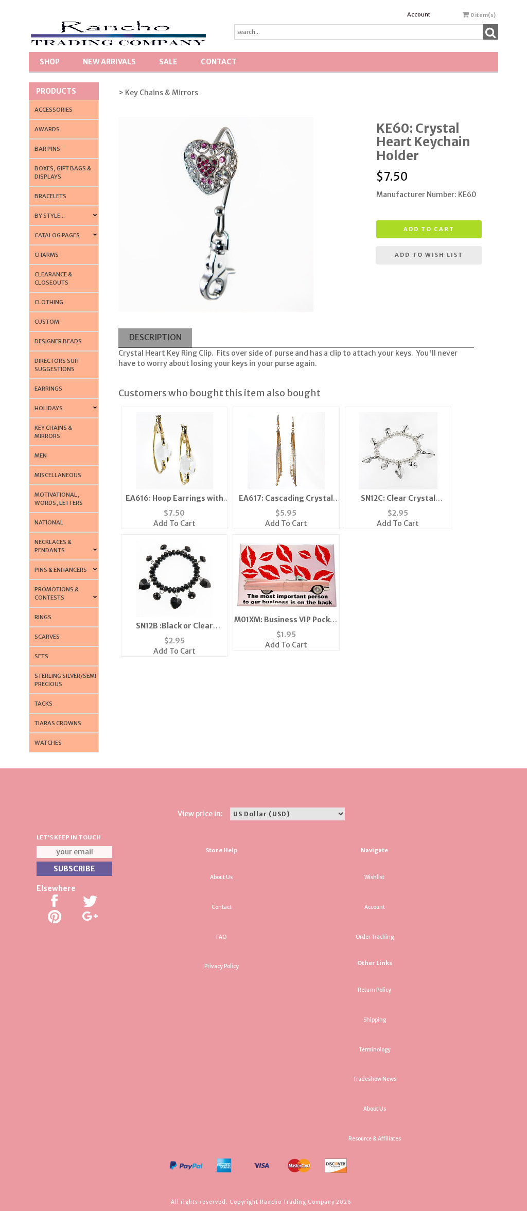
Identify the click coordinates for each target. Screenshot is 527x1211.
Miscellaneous (57, 475)
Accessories (53, 109)
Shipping (374, 1019)
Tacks (43, 703)
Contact (219, 61)
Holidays (48, 408)
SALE (168, 61)
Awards (47, 129)
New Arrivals (109, 61)
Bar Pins (47, 148)
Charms (46, 254)
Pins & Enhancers (60, 569)
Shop (50, 61)
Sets (41, 656)
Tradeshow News (374, 1079)
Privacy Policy (221, 966)
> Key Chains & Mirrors (158, 92)
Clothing (48, 302)
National (48, 522)
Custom (46, 321)
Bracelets (50, 196)
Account (418, 14)
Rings (42, 617)
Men (40, 455)
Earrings (48, 388)
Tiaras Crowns (57, 723)
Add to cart (428, 229)
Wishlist (374, 877)
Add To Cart (174, 523)
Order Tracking (375, 937)
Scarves (47, 636)
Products (56, 91)
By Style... (49, 215)
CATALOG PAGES (57, 235)
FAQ (221, 937)
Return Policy (374, 990)
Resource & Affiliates (374, 1138)
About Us (221, 877)
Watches (48, 742)
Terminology (375, 1049)
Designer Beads (58, 341)
